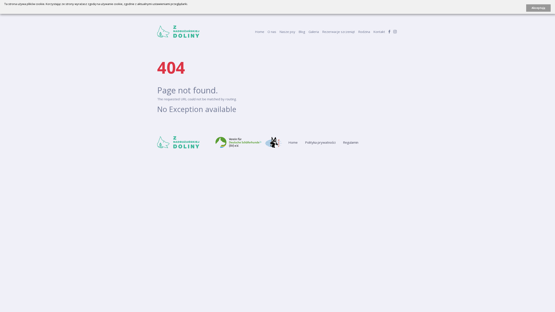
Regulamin (350, 142)
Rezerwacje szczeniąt (338, 31)
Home (259, 31)
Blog (302, 31)
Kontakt (379, 31)
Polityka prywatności (320, 142)
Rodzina (364, 31)
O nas (272, 31)
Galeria (314, 31)
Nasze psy (287, 31)
